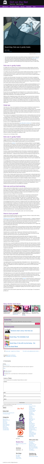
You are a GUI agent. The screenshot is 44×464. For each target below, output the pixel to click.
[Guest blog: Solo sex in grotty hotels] (22, 30)
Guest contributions (8, 51)
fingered (24, 278)
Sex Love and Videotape (33, 446)
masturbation (8, 356)
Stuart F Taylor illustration (33, 447)
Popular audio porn (6, 425)
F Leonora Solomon (32, 410)
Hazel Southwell (35, 58)
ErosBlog (30, 407)
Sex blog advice (5, 427)
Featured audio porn (6, 420)
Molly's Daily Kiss (32, 419)
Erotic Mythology (32, 408)
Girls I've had (5, 422)
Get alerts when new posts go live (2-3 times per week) (8, 413)
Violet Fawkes (31, 435)
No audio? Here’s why (14, 6)
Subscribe (37, 323)
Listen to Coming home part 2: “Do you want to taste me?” (17, 308)
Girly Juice (31, 412)
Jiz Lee (30, 415)
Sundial (24, 315)
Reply (4, 368)
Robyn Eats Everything (33, 427)
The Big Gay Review (32, 433)
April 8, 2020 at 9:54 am (7, 372)
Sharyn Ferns (16, 314)
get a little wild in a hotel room (25, 123)
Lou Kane (30, 417)
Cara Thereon (18, 457)
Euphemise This (32, 409)
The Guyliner (31, 449)
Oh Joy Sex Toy (31, 424)
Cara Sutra (18, 456)
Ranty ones (5, 426)
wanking (13, 143)
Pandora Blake (31, 426)
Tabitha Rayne (31, 432)
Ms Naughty (31, 420)
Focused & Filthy (32, 411)
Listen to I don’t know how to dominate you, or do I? (36, 308)
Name (4, 392)
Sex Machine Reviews (33, 429)
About (34, 6)
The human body (6, 428)
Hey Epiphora (31, 413)
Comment (5, 381)
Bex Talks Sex (18, 455)
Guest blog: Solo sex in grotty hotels (17, 47)
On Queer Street (32, 425)
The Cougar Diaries (32, 434)
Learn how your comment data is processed (24, 404)
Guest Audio (5, 423)
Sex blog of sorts (32, 428)
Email (4, 395)
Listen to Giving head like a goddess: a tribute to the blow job (27, 308)
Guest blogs (28, 6)
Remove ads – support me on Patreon (12, 351)
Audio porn (6, 6)
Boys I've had (5, 418)
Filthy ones (5, 421)
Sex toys (22, 6)
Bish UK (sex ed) (32, 441)
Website (4, 399)
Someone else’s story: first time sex (21, 331)
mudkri (30, 421)
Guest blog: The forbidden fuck (19, 337)
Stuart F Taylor (38, 53)
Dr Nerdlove (31, 442)
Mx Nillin (30, 422)
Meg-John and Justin (32, 444)
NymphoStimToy (32, 423)
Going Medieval (31, 443)
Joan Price (31, 416)
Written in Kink (31, 436)
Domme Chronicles (32, 406)
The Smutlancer (32, 450)
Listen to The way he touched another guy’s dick (8, 308)
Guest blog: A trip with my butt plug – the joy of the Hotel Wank (20, 344)
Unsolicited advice (6, 429)
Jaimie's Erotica (31, 414)
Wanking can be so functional (9, 218)
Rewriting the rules (32, 445)
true (12, 356)
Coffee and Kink (18, 458)
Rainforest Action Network (33, 456)
